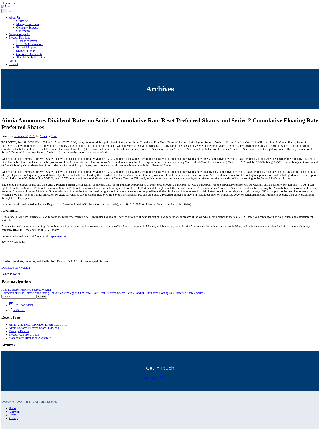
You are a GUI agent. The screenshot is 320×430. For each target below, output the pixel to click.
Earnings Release (19, 331)
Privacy (13, 418)
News (12, 60)
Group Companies (19, 34)
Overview (22, 20)
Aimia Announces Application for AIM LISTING (38, 324)
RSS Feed (17, 310)
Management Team (27, 24)
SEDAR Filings (25, 50)
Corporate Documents (29, 54)
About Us (14, 17)
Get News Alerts (21, 305)
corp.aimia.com (57, 236)
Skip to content (10, 3)
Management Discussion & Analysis (30, 337)
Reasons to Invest (26, 40)
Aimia (43, 136)
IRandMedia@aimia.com (160, 377)
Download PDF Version (15, 267)
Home (12, 408)
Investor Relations (19, 37)
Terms (12, 414)
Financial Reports (26, 47)
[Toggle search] (4, 11)
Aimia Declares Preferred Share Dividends (26, 289)
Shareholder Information (30, 57)
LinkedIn (15, 411)
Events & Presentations (29, 44)
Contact (13, 64)
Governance (23, 30)
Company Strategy (27, 27)
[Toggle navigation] (9, 11)
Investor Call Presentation (24, 334)
